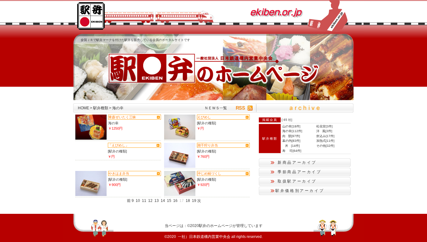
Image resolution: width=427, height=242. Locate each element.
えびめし (204, 117)
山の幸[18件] (291, 126)
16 (175, 200)
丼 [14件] (291, 145)
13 (156, 200)
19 (194, 200)
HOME (83, 108)
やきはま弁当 (118, 173)
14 (163, 200)
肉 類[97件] (291, 136)
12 (150, 200)
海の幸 (113, 123)
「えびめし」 (118, 145)
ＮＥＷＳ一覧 (215, 108)
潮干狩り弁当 (207, 145)
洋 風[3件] (324, 131)
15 (169, 200)
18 (188, 200)
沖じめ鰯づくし (209, 173)
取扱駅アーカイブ (297, 181)
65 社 (287, 119)
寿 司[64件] (291, 150)
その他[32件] (325, 145)
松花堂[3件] (324, 126)
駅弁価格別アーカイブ (299, 190)
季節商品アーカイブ (300, 172)
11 (144, 200)
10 (138, 200)
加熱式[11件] (325, 140)
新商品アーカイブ (297, 162)
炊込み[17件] (325, 136)
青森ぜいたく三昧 (122, 117)
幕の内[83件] (291, 140)
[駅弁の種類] (206, 123)
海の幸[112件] (292, 131)
